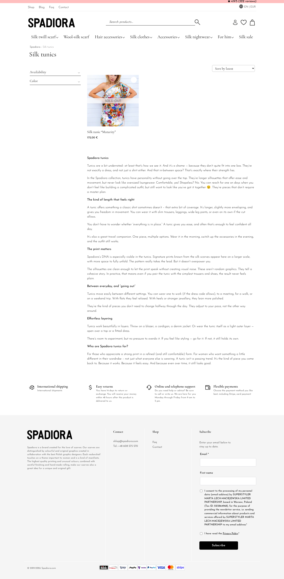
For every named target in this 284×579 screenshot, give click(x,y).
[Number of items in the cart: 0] (252, 22)
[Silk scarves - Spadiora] (51, 22)
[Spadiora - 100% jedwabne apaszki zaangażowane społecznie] (43, 435)
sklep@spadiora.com (125, 441)
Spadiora (35, 47)
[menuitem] (31, 7)
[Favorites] (243, 22)
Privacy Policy (230, 533)
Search (197, 22)
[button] (55, 72)
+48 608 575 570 (128, 446)
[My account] (235, 22)
